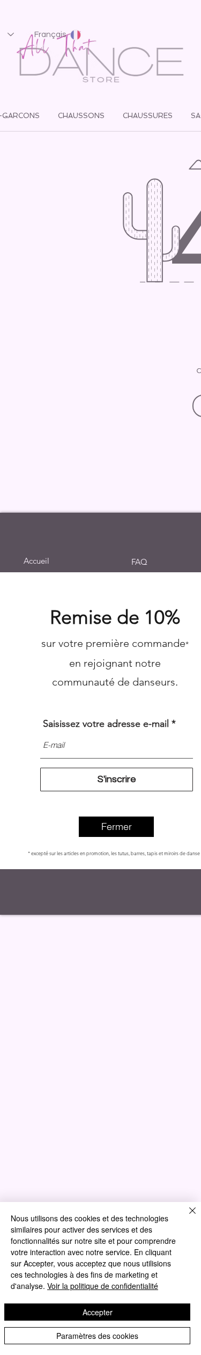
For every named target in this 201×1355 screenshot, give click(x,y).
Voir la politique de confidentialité (102, 1285)
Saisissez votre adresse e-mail (106, 724)
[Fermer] (186, 1217)
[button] (116, 826)
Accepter (98, 1312)
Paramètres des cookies (97, 1335)
